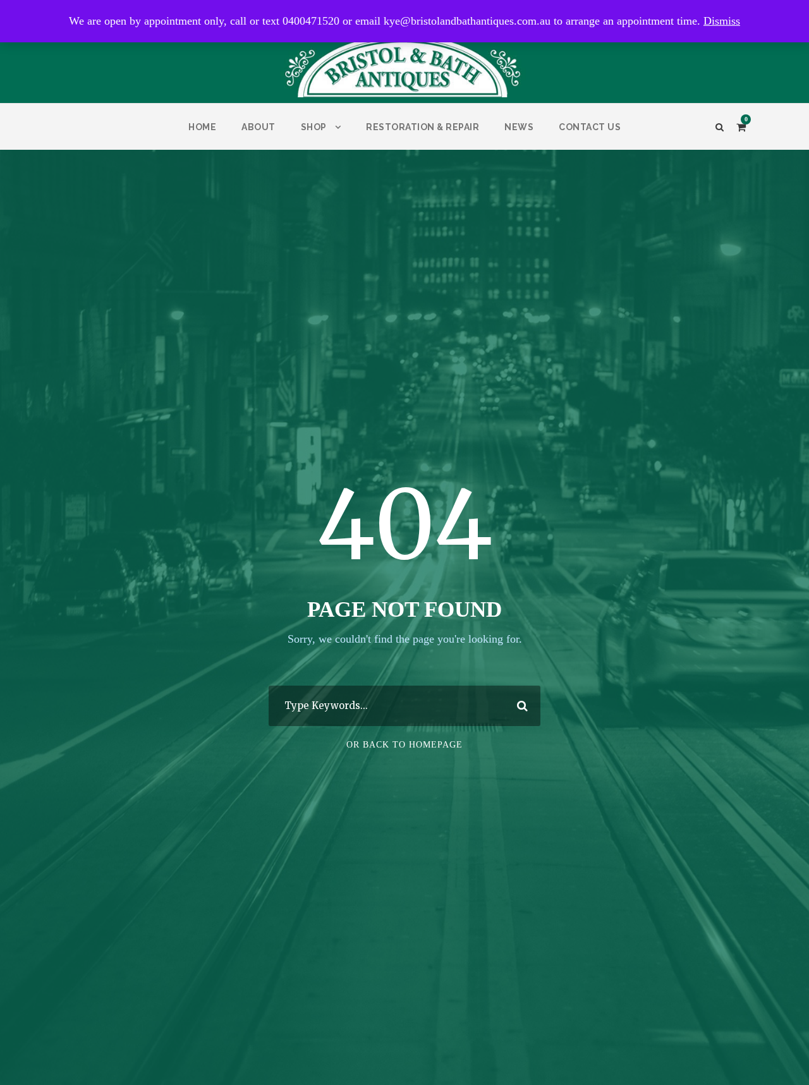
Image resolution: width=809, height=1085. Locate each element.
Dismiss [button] (721, 21)
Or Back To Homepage (404, 744)
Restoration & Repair (422, 127)
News (518, 127)
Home (202, 127)
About (258, 127)
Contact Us (590, 127)
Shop (314, 127)
